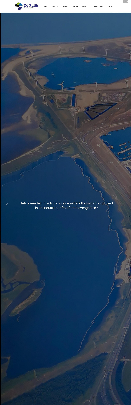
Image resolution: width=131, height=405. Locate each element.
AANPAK (65, 6)
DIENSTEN (75, 6)
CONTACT (111, 6)
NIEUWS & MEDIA (98, 6)
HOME (45, 6)
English (126, 1)
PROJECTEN (85, 6)
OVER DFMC (55, 6)
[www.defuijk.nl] (26, 6)
